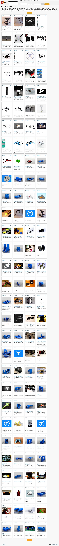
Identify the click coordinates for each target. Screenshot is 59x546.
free (32, 4)
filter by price (28, 4)
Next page (29, 12)
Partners (3, 544)
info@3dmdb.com (55, 544)
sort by (19, 4)
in (8, 4)
